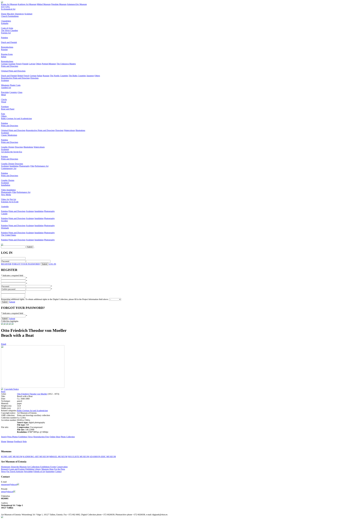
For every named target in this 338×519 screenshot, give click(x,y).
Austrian (11, 64)
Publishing (29, 469)
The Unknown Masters (66, 64)
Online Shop (55, 437)
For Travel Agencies (14, 471)
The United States (8, 235)
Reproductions (7, 47)
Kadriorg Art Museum (27, 4)
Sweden (4, 221)
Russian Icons (7, 54)
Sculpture (28, 14)
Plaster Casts (15, 85)
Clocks (4, 99)
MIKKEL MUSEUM (58, 456)
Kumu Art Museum (9, 4)
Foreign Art (6, 33)
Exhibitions (45, 467)
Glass (20, 92)
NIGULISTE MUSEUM (78, 456)
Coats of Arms (7, 28)
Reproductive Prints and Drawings (15, 78)
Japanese (90, 76)
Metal (3, 95)
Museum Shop (47, 469)
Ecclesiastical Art (8, 9)
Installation (14, 166)
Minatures (5, 85)
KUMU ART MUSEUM (11, 456)
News (3, 471)
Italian (3, 57)
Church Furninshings (10, 16)
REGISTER (6, 264)
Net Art (13, 199)
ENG (7, 7)
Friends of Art (39, 471)
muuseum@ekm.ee (9, 484)
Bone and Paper (7, 109)
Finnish (25, 64)
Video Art (5, 199)
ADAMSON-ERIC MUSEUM (102, 456)
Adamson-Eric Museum (77, 4)
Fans (3, 114)
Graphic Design (7, 147)
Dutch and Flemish (9, 42)
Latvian (32, 64)
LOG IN (52, 264)
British (20, 76)
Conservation (62, 467)
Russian (4, 49)
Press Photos (12, 437)
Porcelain (5, 92)
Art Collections (33, 467)
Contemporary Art (8, 168)
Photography (24, 166)
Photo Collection (68, 437)
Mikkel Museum (44, 4)
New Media (6, 194)
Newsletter (28, 471)
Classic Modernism (9, 135)
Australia (5, 206)
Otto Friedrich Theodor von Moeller (32, 394)
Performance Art (41, 166)
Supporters (50, 471)
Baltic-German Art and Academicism (16, 118)
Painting (4, 37)
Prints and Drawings (9, 66)
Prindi (3, 344)
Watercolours (69, 130)
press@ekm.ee (7, 491)
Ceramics (13, 92)
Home (3, 441)
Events (53, 467)
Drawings (34, 78)
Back (3, 391)
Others (38, 64)
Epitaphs (4, 23)
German (4, 64)
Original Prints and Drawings (13, 71)
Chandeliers (6, 21)
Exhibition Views (25, 437)
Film (32, 166)
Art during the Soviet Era (11, 152)
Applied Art (6, 87)
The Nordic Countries (59, 76)
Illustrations (80, 130)
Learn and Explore (17, 469)
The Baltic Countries (77, 76)
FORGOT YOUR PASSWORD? (26, 264)
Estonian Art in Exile (9, 202)
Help (25, 441)
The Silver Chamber (9, 30)
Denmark (5, 228)
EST (3, 7)
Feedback (18, 441)
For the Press (59, 469)
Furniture (5, 106)
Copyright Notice (11, 389)
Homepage (5, 467)
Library (38, 469)
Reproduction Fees (41, 437)
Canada (4, 214)
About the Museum (19, 467)
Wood (3, 102)
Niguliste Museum (58, 4)
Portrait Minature (49, 64)
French (19, 64)
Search (4, 437)
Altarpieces (19, 14)
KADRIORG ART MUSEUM (36, 456)
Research (5, 469)
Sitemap (10, 441)
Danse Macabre (7, 14)
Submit (12, 302)
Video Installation (8, 190)
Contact (58, 471)
